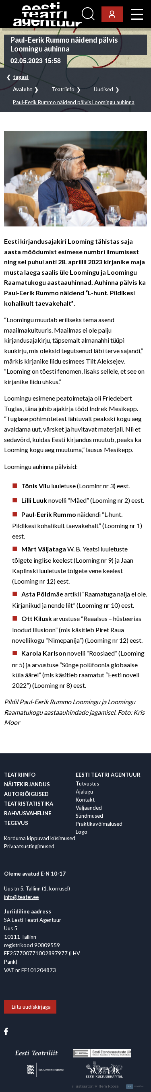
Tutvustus (87, 783)
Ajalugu (84, 791)
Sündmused (89, 815)
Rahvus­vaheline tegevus (27, 818)
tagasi (21, 77)
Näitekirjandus (27, 784)
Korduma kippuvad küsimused (39, 838)
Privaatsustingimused (29, 846)
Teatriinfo (63, 89)
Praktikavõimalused (99, 824)
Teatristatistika (28, 803)
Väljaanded (89, 807)
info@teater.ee (21, 897)
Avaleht (22, 89)
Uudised (103, 89)
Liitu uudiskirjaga (31, 1007)
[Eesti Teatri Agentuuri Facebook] (6, 1030)
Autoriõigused (26, 794)
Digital (136, 1086)
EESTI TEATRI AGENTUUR (108, 774)
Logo (81, 832)
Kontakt (85, 799)
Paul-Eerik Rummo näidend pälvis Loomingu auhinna (73, 102)
